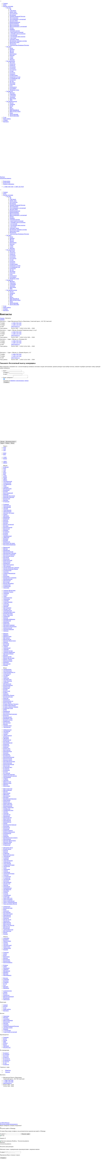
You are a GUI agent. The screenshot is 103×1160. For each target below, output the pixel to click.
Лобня (5, 966)
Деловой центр (7, 725)
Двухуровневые (14, 17)
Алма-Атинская (7, 681)
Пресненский (7, 580)
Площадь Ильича (8, 830)
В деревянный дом (15, 78)
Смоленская (6, 866)
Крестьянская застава (9, 761)
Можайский (6, 550)
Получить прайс (26, 1134)
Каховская (6, 744)
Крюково (5, 530)
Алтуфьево (6, 675)
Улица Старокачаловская (10, 902)
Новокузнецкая (7, 803)
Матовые (12, 92)
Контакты (6, 121)
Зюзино (5, 514)
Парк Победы (7, 819)
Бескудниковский (8, 493)
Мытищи (5, 973)
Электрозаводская (8, 929)
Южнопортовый (7, 661)
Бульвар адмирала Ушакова (10, 707)
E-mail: (5, 374)
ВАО (4, 454)
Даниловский (7, 505)
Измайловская (7, 740)
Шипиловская (7, 924)
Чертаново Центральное (9, 626)
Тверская (5, 885)
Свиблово (6, 649)
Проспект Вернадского (9, 640)
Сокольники (6, 599)
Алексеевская (7, 673)
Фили (4, 909)
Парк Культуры (7, 817)
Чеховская (6, 918)
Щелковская (6, 926)
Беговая (5, 689)
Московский (6, 971)
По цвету (9, 46)
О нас (4, 117)
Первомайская (7, 822)
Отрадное (6, 572)
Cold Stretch (13, 10)
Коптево (5, 523)
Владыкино (6, 712)
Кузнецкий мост (7, 767)
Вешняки (5, 539)
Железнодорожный (8, 996)
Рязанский (6, 645)
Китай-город (6, 748)
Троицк (5, 992)
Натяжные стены (14, 90)
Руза (4, 985)
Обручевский (7, 566)
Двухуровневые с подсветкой (18, 19)
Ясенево (5, 665)
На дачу (12, 81)
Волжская (6, 715)
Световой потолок (15, 30)
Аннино (5, 676)
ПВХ (11, 100)
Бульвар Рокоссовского (9, 705)
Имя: (5, 371)
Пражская (6, 836)
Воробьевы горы (7, 718)
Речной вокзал (7, 849)
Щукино (5, 655)
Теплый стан (6, 883)
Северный (6, 593)
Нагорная (5, 797)
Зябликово (6, 516)
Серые (11, 56)
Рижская (5, 850)
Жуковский (6, 998)
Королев (5, 958)
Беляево (5, 692)
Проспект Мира (7, 842)
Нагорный (6, 557)
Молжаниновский (8, 551)
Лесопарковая (7, 777)
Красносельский (7, 527)
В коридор (12, 64)
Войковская (6, 721)
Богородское (6, 498)
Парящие (12, 29)
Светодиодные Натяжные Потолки (19, 45)
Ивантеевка (6, 956)
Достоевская (6, 731)
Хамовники (6, 616)
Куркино (5, 534)
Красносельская (7, 758)
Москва (2, 441)
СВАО (5, 461)
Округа (2, 443)
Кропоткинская (7, 763)
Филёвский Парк (8, 613)
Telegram (7, 1072)
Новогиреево (6, 561)
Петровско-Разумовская (9, 824)
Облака (12, 28)
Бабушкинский (7, 488)
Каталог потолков (8, 6)
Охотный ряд (6, 814)
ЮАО (4, 453)
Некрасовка (6, 559)
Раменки (5, 642)
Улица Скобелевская (8, 901)
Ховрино (5, 618)
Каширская (6, 745)
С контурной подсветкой (16, 32)
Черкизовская (7, 915)
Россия (11, 103)
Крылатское (6, 528)
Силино (5, 594)
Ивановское (6, 517)
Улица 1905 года (7, 898)
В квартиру (13, 79)
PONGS (5, 1043)
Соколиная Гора (7, 597)
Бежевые (12, 49)
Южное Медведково (8, 658)
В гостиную (13, 69)
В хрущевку (13, 88)
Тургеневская (7, 895)
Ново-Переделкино (8, 564)
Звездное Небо (14, 20)
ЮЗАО (5, 458)
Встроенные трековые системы (18, 41)
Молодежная (6, 793)
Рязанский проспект (8, 855)
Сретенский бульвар (8, 873)
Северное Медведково (9, 590)
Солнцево (6, 600)
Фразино (5, 949)
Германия (12, 104)
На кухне (12, 62)
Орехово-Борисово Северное (11, 567)
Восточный (6, 582)
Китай (11, 105)
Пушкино (6, 982)
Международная (7, 788)
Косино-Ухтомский (8, 524)
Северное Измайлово (9, 652)
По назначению (10, 61)
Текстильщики (7, 607)
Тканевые (12, 97)
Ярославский (6, 663)
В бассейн (12, 84)
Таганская (6, 880)
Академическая (7, 671)
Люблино (5, 630)
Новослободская (7, 804)
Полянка (5, 834)
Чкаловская (6, 921)
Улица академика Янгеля (10, 904)
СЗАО (5, 457)
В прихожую (13, 87)
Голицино (6, 952)
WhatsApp (8, 1070)
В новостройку (14, 75)
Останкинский (7, 570)
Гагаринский (6, 585)
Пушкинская (6, 845)
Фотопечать (13, 43)
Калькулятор (6, 181)
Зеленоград (6, 995)
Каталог (5, 1006)
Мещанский (6, 547)
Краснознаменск (7, 962)
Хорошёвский (7, 620)
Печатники (6, 576)
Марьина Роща (7, 636)
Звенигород (6, 999)
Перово (5, 574)
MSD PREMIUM (14, 110)
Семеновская (6, 862)
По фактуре (9, 91)
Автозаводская (7, 679)
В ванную (12, 65)
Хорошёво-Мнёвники (9, 619)
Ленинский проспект (9, 774)
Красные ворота (7, 760)
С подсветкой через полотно (17, 36)
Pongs (11, 113)
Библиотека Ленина (8, 695)
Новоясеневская (7, 806)
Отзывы (5, 120)
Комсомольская (7, 751)
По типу (8, 7)
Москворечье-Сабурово (9, 553)
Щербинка (6, 988)
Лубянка (5, 778)
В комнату (12, 74)
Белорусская (6, 691)
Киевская (5, 747)
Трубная (5, 892)
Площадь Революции (9, 832)
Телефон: (6, 372)
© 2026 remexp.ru (4, 1122)
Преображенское (7, 579)
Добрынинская (7, 729)
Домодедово (6, 946)
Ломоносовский (7, 628)
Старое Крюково (7, 602)
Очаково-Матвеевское (9, 573)
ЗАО (4, 450)
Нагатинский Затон (8, 556)
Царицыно (6, 622)
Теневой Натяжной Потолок (17, 16)
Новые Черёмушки (8, 807)
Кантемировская (7, 742)
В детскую (12, 68)
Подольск (6, 981)
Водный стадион (7, 720)
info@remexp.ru (15, 326)
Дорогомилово (7, 510)
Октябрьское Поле (8, 810)
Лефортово (6, 537)
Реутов (5, 983)
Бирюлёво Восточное (9, 495)
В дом (5, 1063)
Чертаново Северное (9, 625)
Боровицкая (6, 699)
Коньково (5, 521)
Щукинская (6, 928)
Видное (5, 993)
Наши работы (7, 118)
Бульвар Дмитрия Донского (10, 704)
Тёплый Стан (7, 609)
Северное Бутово (8, 650)
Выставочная (6, 722)
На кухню (6, 1055)
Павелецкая (6, 816)
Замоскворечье (7, 511)
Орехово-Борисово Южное (10, 569)
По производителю (11, 101)
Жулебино (6, 737)
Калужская (6, 741)
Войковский (6, 541)
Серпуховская (7, 863)
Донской (5, 508)
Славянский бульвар (8, 865)
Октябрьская (6, 809)
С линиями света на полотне (17, 33)
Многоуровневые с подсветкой (18, 26)
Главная (5, 3)
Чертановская (7, 916)
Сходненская (6, 879)
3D (10, 9)
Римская (5, 852)
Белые (11, 48)
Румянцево (6, 853)
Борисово (5, 698)
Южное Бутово (7, 656)
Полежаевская (7, 833)
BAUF (5, 1044)
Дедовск (5, 942)
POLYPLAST (7, 1047)
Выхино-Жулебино (8, 583)
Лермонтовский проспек (10, 776)
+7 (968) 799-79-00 (8, 186)
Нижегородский (7, 560)
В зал (11, 85)
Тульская (5, 893)
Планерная (6, 829)
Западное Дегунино (8, 513)
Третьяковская (7, 889)
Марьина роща (7, 783)
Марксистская (7, 781)
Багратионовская (8, 685)
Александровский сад (9, 672)
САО (4, 449)
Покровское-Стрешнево (9, 577)
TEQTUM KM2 (14, 114)
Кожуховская (6, 750)
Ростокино (6, 643)
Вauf (11, 107)
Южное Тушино (7, 659)
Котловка (5, 526)
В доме (12, 71)
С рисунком (13, 38)
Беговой (5, 491)
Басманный (6, 490)
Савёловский (6, 648)
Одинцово (6, 979)
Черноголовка (7, 941)
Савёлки (5, 646)
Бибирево (6, 494)
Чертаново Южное (8, 653)
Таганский (6, 605)
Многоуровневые (14, 25)
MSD (4, 1041)
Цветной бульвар (8, 913)
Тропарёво (6, 891)
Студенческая (7, 876)
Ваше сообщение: (8, 377)
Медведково (6, 786)
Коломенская (6, 755)
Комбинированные (15, 22)
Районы (7, 443)
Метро (12, 443)
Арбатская (6, 678)
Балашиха (6, 939)
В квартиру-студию (15, 77)
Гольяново (6, 504)
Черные (12, 52)
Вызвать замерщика (8, 184)
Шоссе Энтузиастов (8, 925)
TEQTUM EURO (14, 115)
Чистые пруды (7, 919)
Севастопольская (8, 860)
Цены (4, 5)
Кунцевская (6, 770)
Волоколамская (7, 717)
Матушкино (6, 638)
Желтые (12, 51)
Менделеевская (7, 790)
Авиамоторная (7, 669)
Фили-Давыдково (8, 615)
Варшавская (6, 711)
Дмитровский (7, 507)
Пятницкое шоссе (8, 847)
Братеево (5, 500)
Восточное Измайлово (9, 544)
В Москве (6, 467)
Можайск (5, 972)
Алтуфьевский (7, 484)
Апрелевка (6, 938)
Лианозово (6, 587)
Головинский (7, 586)
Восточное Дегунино (9, 543)
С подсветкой (13, 35)
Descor (11, 108)
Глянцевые (13, 94)
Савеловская (6, 856)
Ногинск (5, 978)
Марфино (5, 635)
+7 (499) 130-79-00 (19, 186)
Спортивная (6, 872)
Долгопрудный (7, 945)
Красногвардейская (8, 764)
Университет (6, 906)
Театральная (6, 886)
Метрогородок (7, 639)
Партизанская (7, 820)
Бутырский (6, 501)
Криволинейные (14, 23)
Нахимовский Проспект (9, 798)
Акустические (13, 13)
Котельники (6, 754)
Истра (5, 955)
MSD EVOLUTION (15, 111)
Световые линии (14, 39)
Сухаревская (6, 878)
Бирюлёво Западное (8, 497)
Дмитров (5, 944)
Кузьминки (6, 531)
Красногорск (6, 961)
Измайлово (6, 518)
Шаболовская (7, 922)
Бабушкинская (7, 683)
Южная (5, 932)
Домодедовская (7, 735)
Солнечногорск (7, 990)
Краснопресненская (8, 757)
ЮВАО (5, 463)
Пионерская (6, 827)
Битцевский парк (8, 696)
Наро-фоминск (7, 975)
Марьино (5, 633)
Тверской (5, 606)
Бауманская (6, 688)
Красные (12, 55)
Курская (5, 771)
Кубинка (5, 965)
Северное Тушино (8, 592)
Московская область (11, 441)
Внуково (5, 540)
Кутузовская (6, 773)
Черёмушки (6, 623)
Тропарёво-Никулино (9, 612)
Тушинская (6, 896)
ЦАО (4, 447)
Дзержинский (7, 948)
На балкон (12, 82)
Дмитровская (6, 727)
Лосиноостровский (8, 629)
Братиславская (7, 702)
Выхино (5, 724)
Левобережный (7, 536)
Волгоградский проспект (10, 714)
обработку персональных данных (19, 380)
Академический (7, 481)
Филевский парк (7, 908)
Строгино (6, 603)
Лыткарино (6, 968)
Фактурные (13, 98)
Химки (5, 953)
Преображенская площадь (10, 837)
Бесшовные (13, 15)
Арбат (5, 485)
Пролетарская (7, 839)
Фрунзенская (6, 912)
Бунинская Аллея (8, 708)
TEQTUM (6, 1046)
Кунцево (5, 533)
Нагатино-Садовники (9, 554)
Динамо (5, 734)
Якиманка (6, 662)
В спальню (13, 66)
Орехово (5, 811)
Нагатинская (6, 796)
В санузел (12, 72)
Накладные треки (14, 42)
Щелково (5, 986)
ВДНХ (5, 709)
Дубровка (6, 732)
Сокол (5, 596)
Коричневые (13, 54)
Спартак (5, 870)
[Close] (0, 1127)
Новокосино (6, 563)
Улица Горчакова (7, 899)
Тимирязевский (7, 610)
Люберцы (6, 969)
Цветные (12, 59)
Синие (11, 58)
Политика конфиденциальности (9, 1124)
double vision (13, 12)
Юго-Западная (7, 931)
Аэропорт (6, 487)
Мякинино (6, 794)
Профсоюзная (7, 843)
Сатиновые (13, 95)
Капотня (5, 520)
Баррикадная (6, 686)
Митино (5, 548)
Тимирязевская (7, 888)
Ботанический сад (8, 701)
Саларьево (6, 857)
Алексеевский (7, 483)
